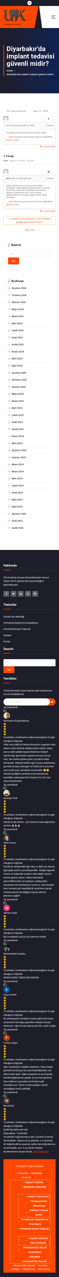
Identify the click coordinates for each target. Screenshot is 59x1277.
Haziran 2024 (19, 457)
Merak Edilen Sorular (24, 1265)
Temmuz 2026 (19, 295)
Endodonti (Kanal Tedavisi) (34, 1228)
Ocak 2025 (17, 422)
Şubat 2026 (18, 330)
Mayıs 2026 (18, 309)
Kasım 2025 (18, 351)
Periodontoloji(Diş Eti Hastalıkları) (20, 623)
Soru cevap (44, 1269)
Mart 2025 (17, 408)
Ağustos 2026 (19, 288)
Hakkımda (37, 1173)
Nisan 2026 (18, 316)
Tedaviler (26, 1177)
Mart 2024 (17, 478)
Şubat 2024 (18, 485)
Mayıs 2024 (18, 464)
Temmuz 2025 (19, 380)
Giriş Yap (29, 229)
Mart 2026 (17, 323)
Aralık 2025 (18, 344)
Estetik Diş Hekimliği (13, 616)
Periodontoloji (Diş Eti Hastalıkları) (35, 1249)
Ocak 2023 (17, 520)
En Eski (30, 161)
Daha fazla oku (41, 1151)
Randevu (43, 1265)
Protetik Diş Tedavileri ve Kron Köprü (34, 1221)
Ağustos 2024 (19, 450)
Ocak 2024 (17, 492)
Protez (6, 641)
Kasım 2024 (18, 436)
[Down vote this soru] (53, 119)
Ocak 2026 (17, 337)
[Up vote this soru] (44, 119)
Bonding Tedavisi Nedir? (39, 1212)
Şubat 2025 (18, 415)
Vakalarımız (29, 1269)
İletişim (15, 1269)
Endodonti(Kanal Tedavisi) (17, 629)
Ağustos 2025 (19, 373)
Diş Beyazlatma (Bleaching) (39, 1203)
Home (10, 70)
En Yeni (21, 161)
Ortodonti (35, 1256)
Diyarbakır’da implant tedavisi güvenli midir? (30, 74)
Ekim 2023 (17, 499)
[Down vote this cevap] (53, 171)
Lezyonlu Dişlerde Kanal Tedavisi (38, 1240)
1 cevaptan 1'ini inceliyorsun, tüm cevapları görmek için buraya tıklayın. (29, 220)
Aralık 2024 (18, 429)
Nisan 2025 (18, 401)
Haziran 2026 (19, 302)
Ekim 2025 (17, 358)
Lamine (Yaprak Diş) (38, 1196)
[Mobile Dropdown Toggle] (36, 1177)
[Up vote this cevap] (44, 171)
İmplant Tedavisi (34, 1182)
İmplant (7, 635)
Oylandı (13, 161)
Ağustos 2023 (19, 514)
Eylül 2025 (17, 365)
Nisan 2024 (18, 471)
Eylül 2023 (17, 506)
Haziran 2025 (19, 387)
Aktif (5, 161)
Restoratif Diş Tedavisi (35, 1261)
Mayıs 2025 (18, 394)
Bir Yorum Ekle (48, 146)
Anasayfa (23, 1173)
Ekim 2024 (17, 443)
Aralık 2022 (18, 528)
